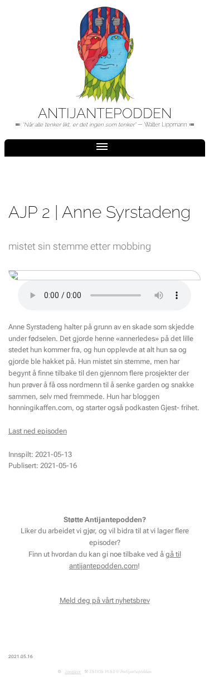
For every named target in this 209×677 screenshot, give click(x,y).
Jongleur (73, 672)
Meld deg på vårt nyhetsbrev (105, 600)
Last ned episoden (37, 431)
